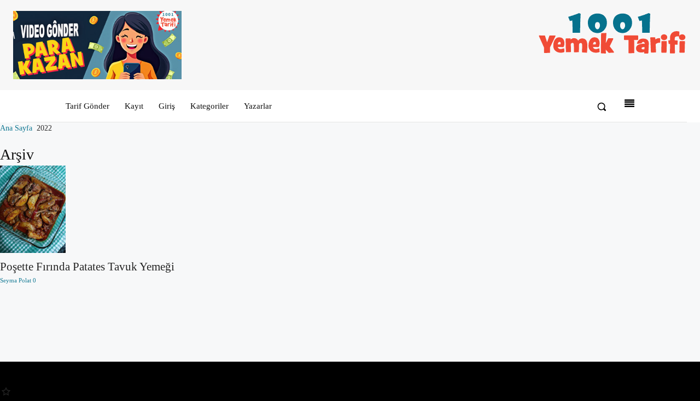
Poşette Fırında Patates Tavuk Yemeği (87, 266)
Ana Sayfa (16, 128)
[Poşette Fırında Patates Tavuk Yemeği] (87, 209)
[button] (601, 106)
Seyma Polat (15, 280)
